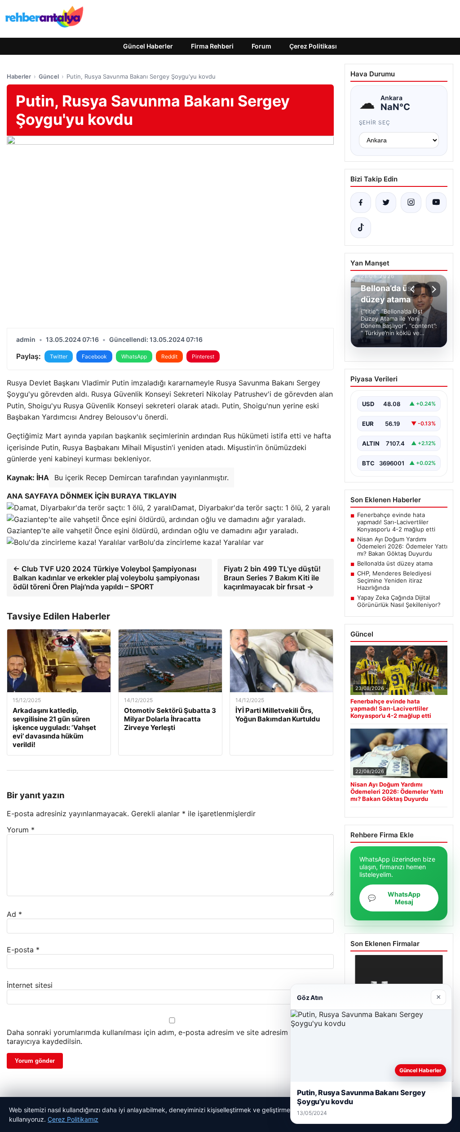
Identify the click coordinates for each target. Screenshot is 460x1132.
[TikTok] (360, 227)
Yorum (21, 829)
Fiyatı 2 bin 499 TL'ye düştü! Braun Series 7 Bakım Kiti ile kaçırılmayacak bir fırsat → (272, 577)
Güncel (49, 76)
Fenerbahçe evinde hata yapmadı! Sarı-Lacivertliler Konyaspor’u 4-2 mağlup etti (396, 522)
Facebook (94, 356)
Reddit (169, 356)
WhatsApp (134, 356)
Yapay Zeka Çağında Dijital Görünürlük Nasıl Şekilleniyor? (399, 601)
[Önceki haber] (413, 289)
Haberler (19, 76)
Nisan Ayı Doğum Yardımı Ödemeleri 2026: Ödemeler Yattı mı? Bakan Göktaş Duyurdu (402, 546)
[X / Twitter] (386, 202)
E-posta (23, 949)
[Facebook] (360, 202)
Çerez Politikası (313, 46)
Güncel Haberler (148, 46)
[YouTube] (436, 202)
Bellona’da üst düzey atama (395, 563)
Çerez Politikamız (73, 1119)
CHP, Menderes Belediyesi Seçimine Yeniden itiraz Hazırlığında (394, 580)
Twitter (58, 356)
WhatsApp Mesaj (394, 898)
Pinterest (203, 356)
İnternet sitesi (30, 985)
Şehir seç (375, 122)
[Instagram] (411, 202)
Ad (14, 914)
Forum (261, 46)
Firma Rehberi (212, 46)
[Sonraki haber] (432, 289)
